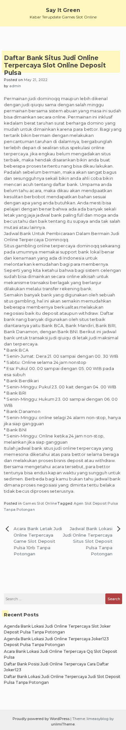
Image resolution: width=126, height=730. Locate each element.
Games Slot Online (40, 503)
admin (15, 86)
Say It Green (63, 10)
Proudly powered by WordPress (41, 718)
